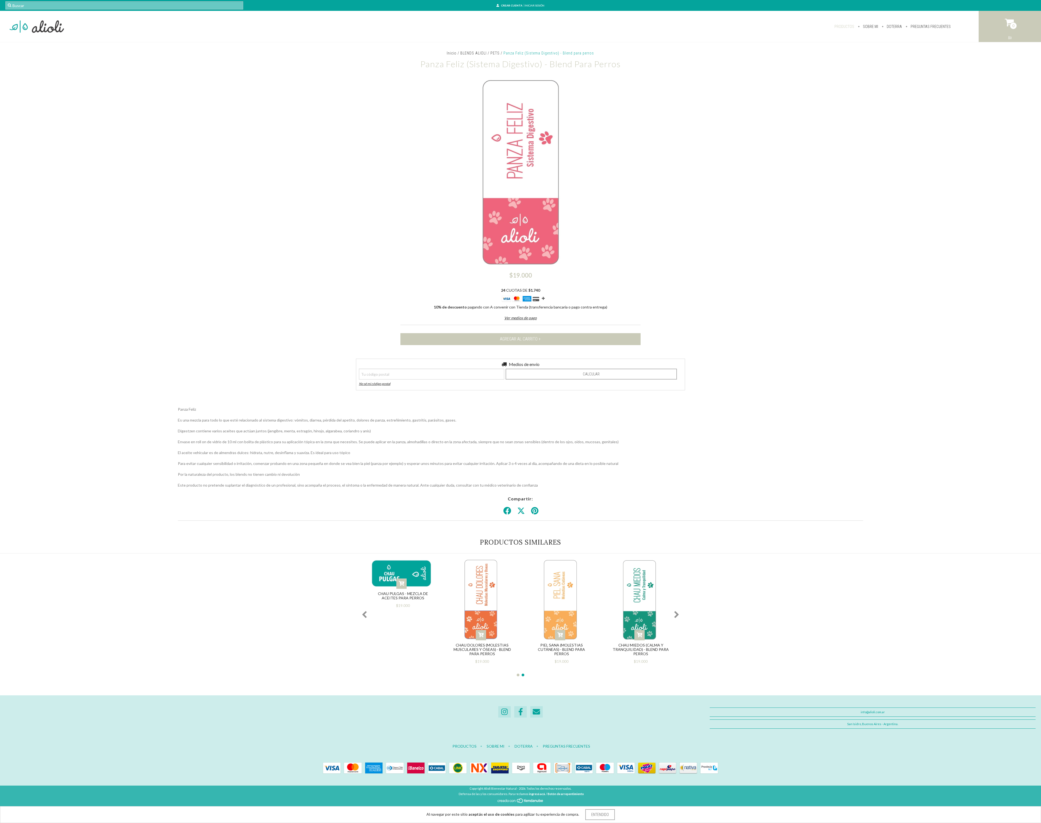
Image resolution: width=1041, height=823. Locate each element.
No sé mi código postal (374, 384)
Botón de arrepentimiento (566, 794)
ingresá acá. (537, 794)
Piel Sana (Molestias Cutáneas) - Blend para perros (561, 649)
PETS (495, 53)
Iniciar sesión (534, 5)
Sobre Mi (870, 26)
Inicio (452, 53)
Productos (844, 26)
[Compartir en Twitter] (521, 511)
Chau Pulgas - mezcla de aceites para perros (403, 595)
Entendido (600, 814)
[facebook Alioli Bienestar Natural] (520, 712)
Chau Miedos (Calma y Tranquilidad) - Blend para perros (641, 649)
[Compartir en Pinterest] (534, 511)
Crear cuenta (511, 5)
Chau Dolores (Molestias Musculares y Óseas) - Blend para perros (482, 649)
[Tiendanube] (520, 802)
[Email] (536, 712)
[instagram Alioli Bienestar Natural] (504, 712)
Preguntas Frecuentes (930, 26)
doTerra (894, 26)
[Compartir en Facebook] (507, 511)
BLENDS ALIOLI (473, 53)
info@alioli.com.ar (873, 712)
